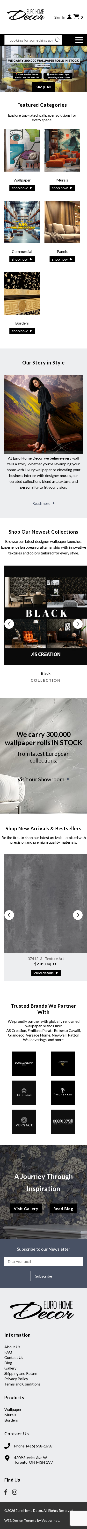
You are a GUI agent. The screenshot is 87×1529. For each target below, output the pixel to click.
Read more (41, 503)
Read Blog (63, 1208)
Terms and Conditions (22, 1384)
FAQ (8, 1352)
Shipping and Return (20, 1373)
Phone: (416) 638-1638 (33, 1446)
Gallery (10, 1368)
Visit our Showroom (40, 779)
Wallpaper (13, 1409)
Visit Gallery (26, 1208)
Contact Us (13, 1357)
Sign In (59, 17)
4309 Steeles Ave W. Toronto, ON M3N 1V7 (33, 1459)
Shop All (43, 86)
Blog (8, 1362)
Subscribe (43, 1276)
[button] (78, 40)
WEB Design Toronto (20, 1520)
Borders (11, 1420)
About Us (12, 1346)
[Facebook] (5, 1492)
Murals (10, 1414)
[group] (45, 626)
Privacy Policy (16, 1378)
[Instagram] (14, 1492)
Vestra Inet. (51, 1520)
